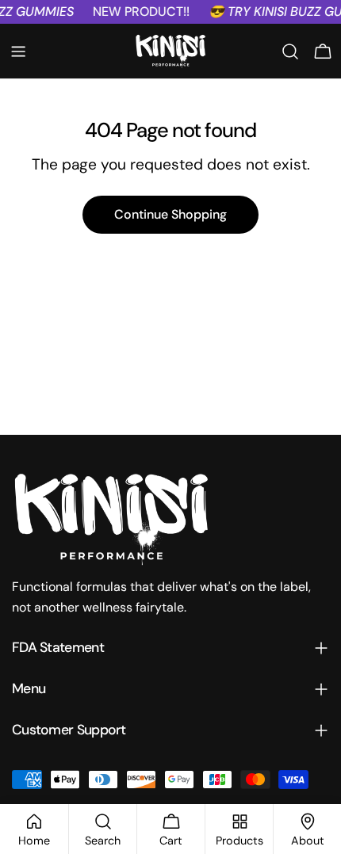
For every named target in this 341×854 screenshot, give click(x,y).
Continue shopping (170, 214)
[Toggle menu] (18, 51)
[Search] (290, 51)
